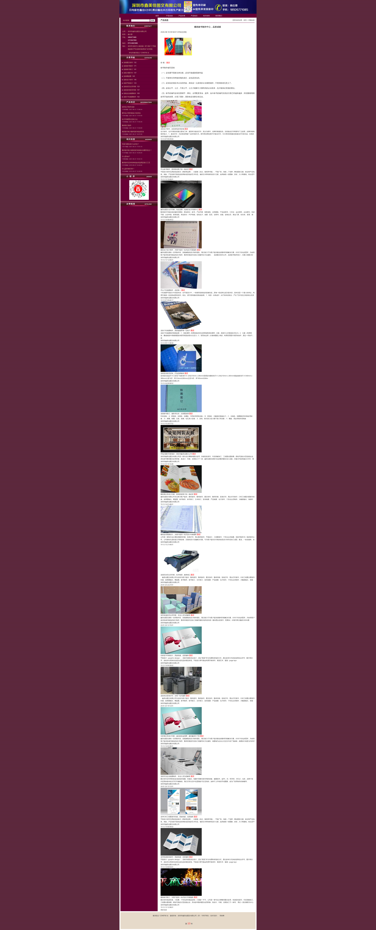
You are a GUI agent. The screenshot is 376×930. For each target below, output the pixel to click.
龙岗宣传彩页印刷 (129, 90)
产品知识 (194, 16)
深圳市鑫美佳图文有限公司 (170, 136)
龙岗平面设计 (128, 83)
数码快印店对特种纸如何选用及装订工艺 (136, 162)
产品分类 (182, 16)
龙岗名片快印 (128, 80)
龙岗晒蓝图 (127, 76)
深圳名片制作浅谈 (128, 107)
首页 (157, 16)
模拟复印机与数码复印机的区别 (133, 131)
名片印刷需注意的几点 (130, 119)
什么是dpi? (126, 156)
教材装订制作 (126, 125)
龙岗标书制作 (128, 66)
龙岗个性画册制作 (129, 97)
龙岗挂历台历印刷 (129, 86)
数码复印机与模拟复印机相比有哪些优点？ (137, 150)
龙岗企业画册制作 (129, 93)
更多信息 (164, 910)
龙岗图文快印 (128, 62)
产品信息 (169, 16)
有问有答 (206, 16)
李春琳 (222, 916)
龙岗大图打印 (128, 73)
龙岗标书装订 (128, 69)
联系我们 (219, 16)
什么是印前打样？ (128, 169)
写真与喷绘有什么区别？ (130, 144)
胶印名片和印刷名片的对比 (131, 113)
